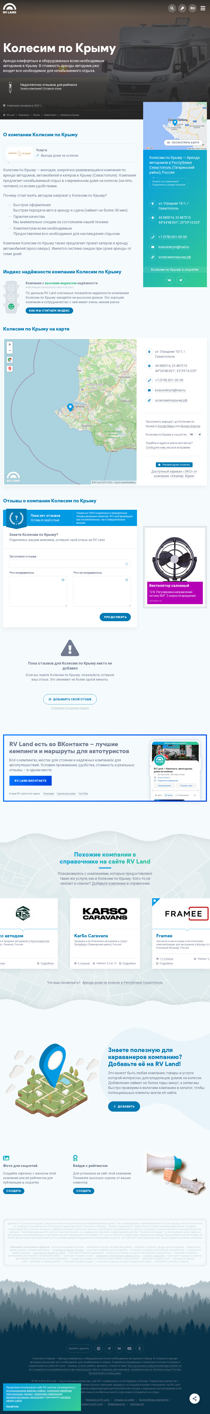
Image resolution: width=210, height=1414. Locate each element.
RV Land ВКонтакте (31, 781)
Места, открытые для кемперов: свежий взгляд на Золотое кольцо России (137, 1369)
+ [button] (9, 344)
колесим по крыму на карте (49, 1252)
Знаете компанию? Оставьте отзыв (41, 88)
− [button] (10, 350)
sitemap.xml (137, 1404)
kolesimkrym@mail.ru (174, 247)
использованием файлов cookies (26, 1390)
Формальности (116, 1404)
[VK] (119, 1348)
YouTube (83, 793)
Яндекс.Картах (190, 426)
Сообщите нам (155, 447)
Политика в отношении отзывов (70, 709)
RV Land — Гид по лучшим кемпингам (68, 1381)
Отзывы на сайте (124, 1399)
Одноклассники (66, 793)
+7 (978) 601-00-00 (173, 237)
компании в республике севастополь (118, 1255)
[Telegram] (180, 280)
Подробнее (47, 963)
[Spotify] (99, 1348)
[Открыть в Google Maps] (10, 360)
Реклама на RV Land (97, 1399)
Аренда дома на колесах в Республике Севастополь (122, 983)
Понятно (12, 1406)
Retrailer (165, 936)
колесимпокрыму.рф (175, 257)
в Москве (118, 944)
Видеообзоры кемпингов (154, 1399)
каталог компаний (154, 1255)
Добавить (126, 1106)
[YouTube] (129, 1348)
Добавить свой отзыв (72, 699)
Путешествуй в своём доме (105, 1373)
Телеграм (48, 793)
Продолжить (115, 617)
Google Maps (166, 426)
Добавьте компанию (109, 883)
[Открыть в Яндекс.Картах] (10, 369)
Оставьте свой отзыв (45, 520)
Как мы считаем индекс (49, 310)
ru (193, 8)
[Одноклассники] (140, 1348)
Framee (82, 936)
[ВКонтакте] (169, 280)
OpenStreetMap (128, 482)
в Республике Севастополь (170, 165)
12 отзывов (84, 958)
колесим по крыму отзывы (68, 1250)
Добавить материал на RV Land (84, 1404)
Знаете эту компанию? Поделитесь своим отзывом (168, 183)
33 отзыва (166, 963)
